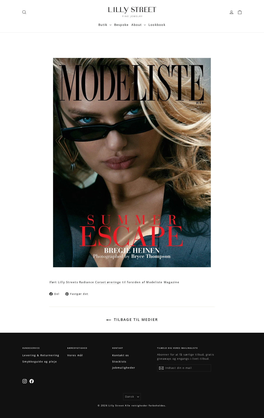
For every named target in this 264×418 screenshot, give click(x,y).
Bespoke (121, 25)
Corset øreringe (108, 282)
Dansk (129, 396)
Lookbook (157, 25)
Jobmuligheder (123, 367)
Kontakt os (120, 355)
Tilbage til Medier (135, 319)
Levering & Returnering (40, 355)
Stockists (119, 361)
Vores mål (75, 355)
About (137, 25)
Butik (103, 25)
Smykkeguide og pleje (39, 361)
